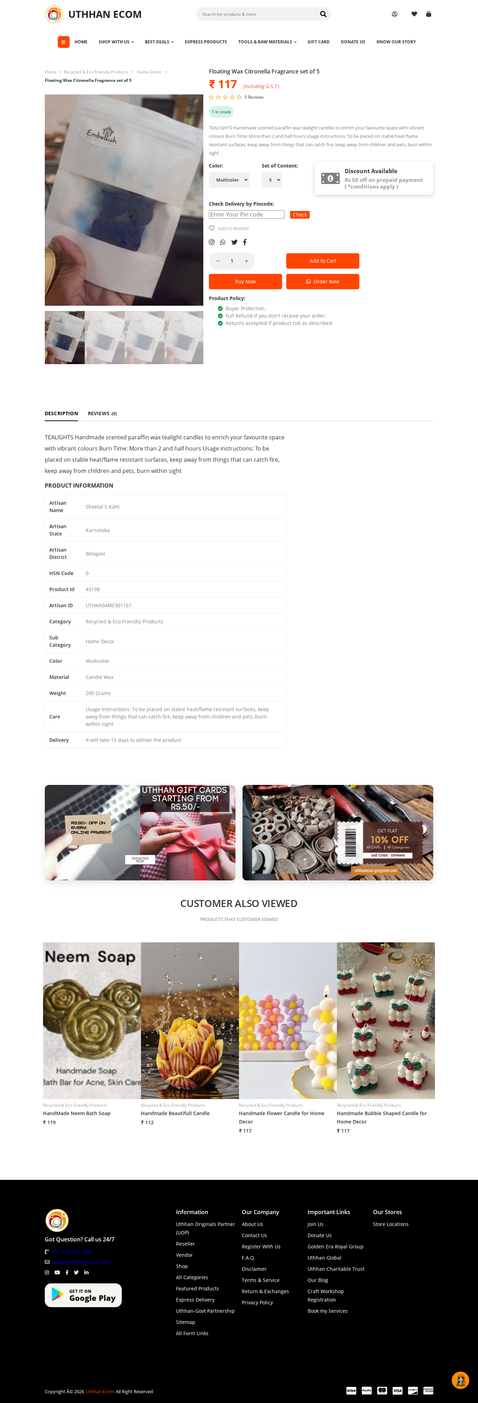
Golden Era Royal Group (336, 1246)
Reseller (185, 1243)
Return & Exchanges (265, 1291)
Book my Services (328, 1311)
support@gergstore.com (81, 1262)
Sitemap (185, 1322)
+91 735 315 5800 (72, 1251)
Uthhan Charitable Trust (336, 1269)
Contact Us (254, 1235)
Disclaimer (254, 1269)
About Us (252, 1224)
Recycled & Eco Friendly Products (96, 72)
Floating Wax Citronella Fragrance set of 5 (88, 80)
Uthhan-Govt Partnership (205, 1311)
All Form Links (192, 1333)
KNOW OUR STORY (396, 42)
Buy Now (245, 281)
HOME (81, 42)
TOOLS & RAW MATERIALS (265, 42)
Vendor (184, 1255)
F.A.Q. (248, 1257)
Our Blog (318, 1280)
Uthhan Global (325, 1257)
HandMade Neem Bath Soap (77, 1113)
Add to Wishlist (233, 228)
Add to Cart (323, 260)
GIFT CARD (319, 42)
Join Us (316, 1224)
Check (300, 214)
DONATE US (353, 42)
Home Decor (149, 72)
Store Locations (391, 1224)
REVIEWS (102, 413)
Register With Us (261, 1246)
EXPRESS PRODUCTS (206, 42)
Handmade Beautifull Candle (175, 1113)
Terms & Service (261, 1280)
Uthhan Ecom (100, 1391)
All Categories (192, 1277)
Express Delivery (195, 1299)
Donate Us (320, 1235)
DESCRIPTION (61, 413)
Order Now (325, 281)
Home (51, 72)
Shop (182, 1266)
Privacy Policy (257, 1302)
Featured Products (197, 1288)
